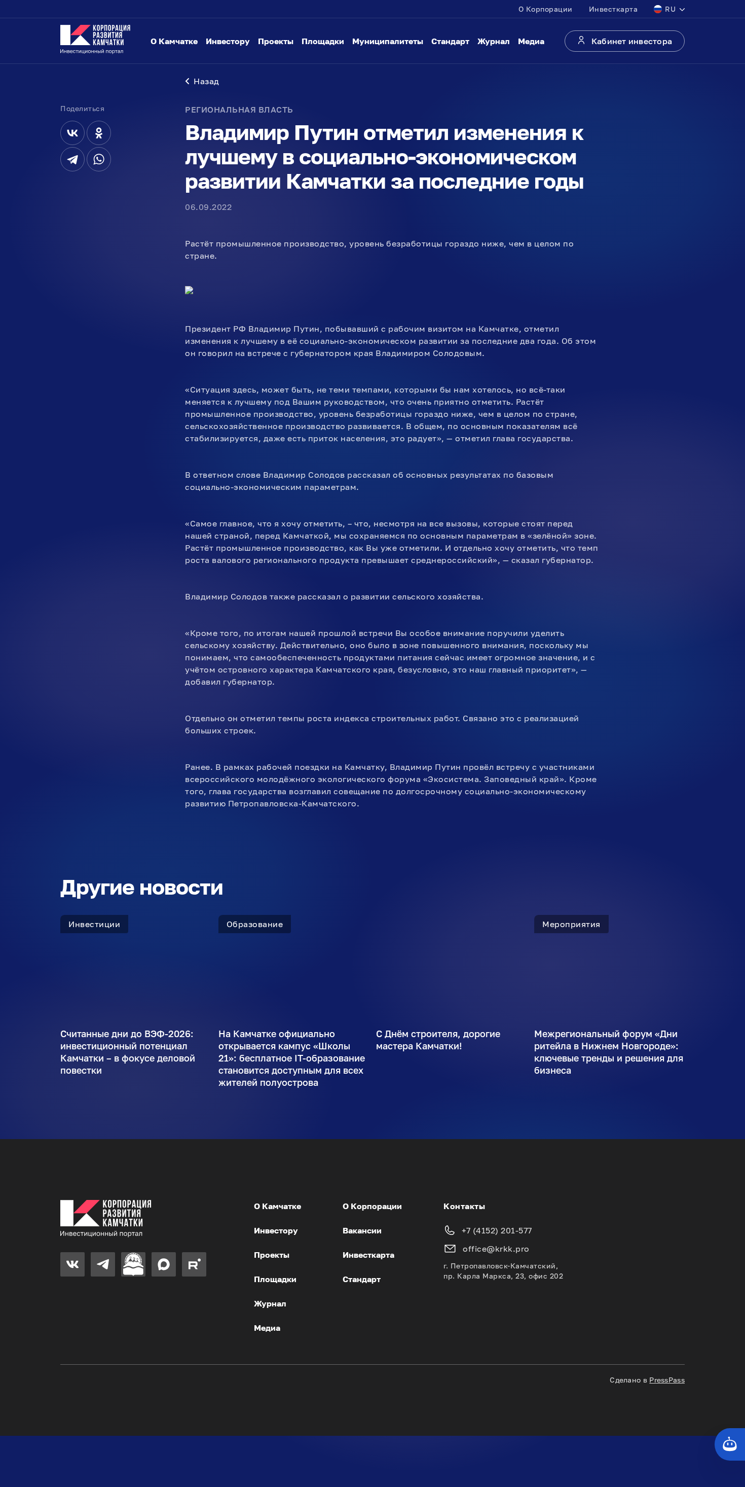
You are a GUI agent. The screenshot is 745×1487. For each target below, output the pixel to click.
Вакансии (362, 1230)
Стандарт (450, 41)
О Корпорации (545, 9)
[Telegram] (72, 159)
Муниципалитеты (387, 41)
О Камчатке (174, 41)
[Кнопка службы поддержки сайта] (730, 1444)
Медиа (531, 41)
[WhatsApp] (99, 159)
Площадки (323, 41)
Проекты (275, 41)
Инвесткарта (613, 9)
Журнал (493, 41)
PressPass (667, 1379)
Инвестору (228, 41)
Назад (206, 81)
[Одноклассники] (99, 133)
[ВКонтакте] (72, 133)
